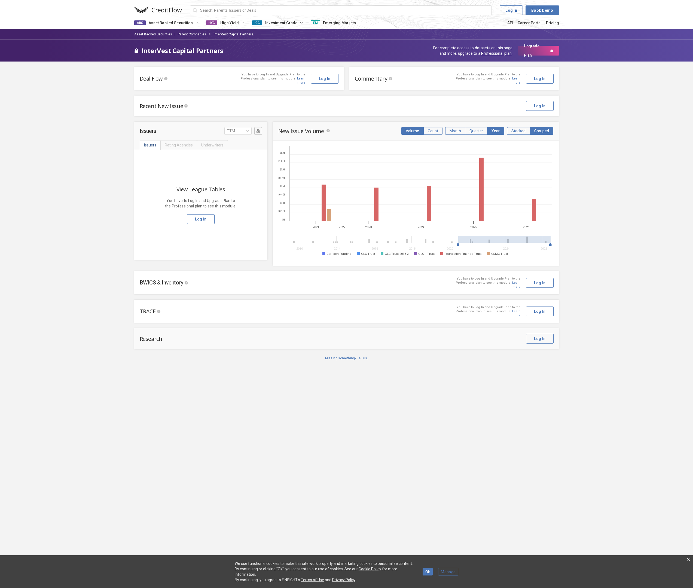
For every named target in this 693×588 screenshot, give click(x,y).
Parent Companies (192, 34)
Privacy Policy (343, 580)
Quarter (476, 131)
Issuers (150, 145)
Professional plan (496, 53)
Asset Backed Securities (153, 34)
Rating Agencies (179, 145)
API (510, 23)
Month (455, 131)
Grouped (541, 131)
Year (495, 131)
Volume (412, 131)
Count (433, 131)
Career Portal (530, 23)
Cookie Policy (370, 569)
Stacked (518, 131)
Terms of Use (312, 580)
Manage (448, 572)
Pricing (552, 23)
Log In (511, 10)
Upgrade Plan (531, 51)
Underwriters (212, 145)
